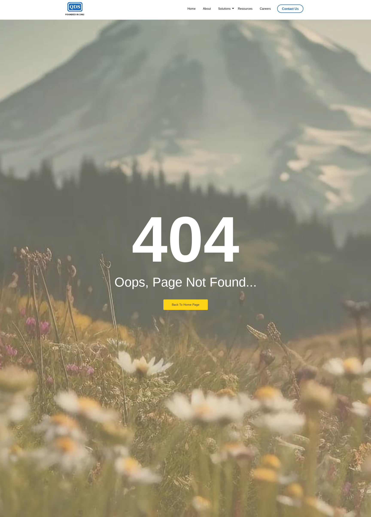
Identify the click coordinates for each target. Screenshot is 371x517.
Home (191, 8)
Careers (265, 8)
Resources (245, 8)
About (207, 8)
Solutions (224, 8)
